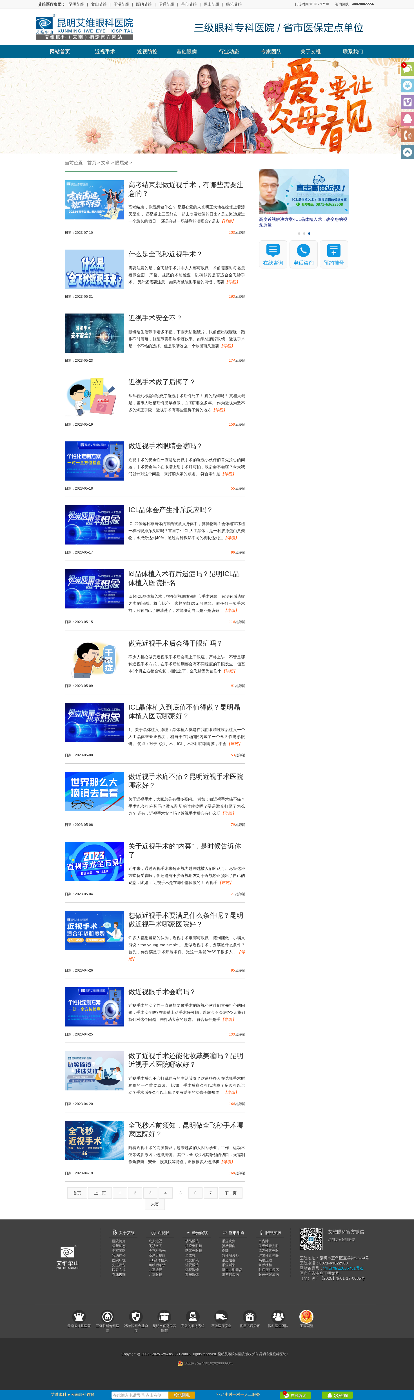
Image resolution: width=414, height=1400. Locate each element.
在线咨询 (295, 1395)
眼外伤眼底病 (269, 1275)
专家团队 (271, 51)
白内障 (264, 1241)
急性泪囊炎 (230, 1255)
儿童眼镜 (155, 1275)
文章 (105, 162)
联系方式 (119, 1270)
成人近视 (155, 1241)
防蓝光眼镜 (193, 1251)
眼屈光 (121, 162)
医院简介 (119, 1241)
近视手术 (105, 51)
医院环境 (119, 1260)
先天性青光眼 (269, 1246)
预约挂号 (334, 263)
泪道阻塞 (228, 1260)
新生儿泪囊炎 (232, 1270)
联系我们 (353, 51)
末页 (155, 1204)
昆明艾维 (76, 4)
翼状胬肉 (228, 1246)
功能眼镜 (192, 1241)
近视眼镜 (192, 1265)
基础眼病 (187, 51)
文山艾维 (99, 4)
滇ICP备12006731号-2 (343, 1268)
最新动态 (119, 1246)
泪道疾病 (228, 1241)
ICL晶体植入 (158, 1260)
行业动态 (229, 51)
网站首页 (60, 51)
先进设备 (119, 1265)
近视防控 (147, 51)
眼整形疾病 (230, 1275)
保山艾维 (211, 4)
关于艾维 (311, 51)
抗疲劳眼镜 (193, 1246)
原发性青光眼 (269, 1251)
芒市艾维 (189, 4)
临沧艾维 (234, 4)
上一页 (100, 1193)
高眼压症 (265, 1260)
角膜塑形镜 (157, 1265)
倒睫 (225, 1251)
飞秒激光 (155, 1246)
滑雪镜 (190, 1255)
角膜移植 (265, 1265)
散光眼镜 (192, 1275)
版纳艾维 (144, 4)
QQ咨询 (337, 1395)
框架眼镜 (192, 1260)
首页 (91, 162)
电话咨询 (303, 263)
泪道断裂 (228, 1265)
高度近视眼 (157, 1255)
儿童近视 (155, 1270)
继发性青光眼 (269, 1255)
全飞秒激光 (157, 1251)
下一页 (231, 1193)
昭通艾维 (166, 4)
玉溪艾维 (121, 4)
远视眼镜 (192, 1270)
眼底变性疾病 (269, 1270)
